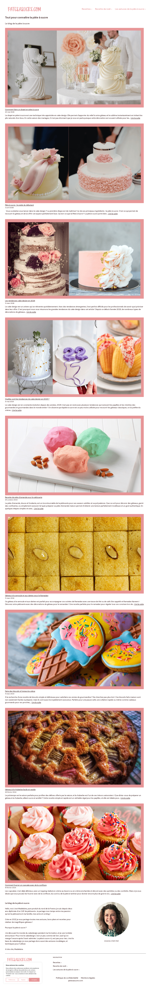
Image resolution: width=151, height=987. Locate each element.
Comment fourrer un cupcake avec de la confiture (26, 885)
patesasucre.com (75, 981)
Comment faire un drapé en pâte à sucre (22, 109)
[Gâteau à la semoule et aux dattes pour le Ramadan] (74, 554)
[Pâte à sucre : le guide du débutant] (74, 164)
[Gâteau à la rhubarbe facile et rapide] (74, 748)
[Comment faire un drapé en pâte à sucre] (74, 68)
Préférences (12, 980)
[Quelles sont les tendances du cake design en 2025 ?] (74, 357)
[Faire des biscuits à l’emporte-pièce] (74, 650)
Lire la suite (135, 118)
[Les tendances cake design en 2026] (74, 259)
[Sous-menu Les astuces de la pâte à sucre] (145, 9)
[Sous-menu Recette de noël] (111, 9)
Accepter (34, 980)
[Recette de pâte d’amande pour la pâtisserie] (74, 456)
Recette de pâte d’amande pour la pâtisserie (23, 497)
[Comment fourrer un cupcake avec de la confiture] (74, 844)
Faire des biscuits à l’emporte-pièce (20, 691)
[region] (22, 973)
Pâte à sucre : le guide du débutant (19, 205)
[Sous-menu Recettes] (91, 9)
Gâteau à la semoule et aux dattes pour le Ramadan (26, 595)
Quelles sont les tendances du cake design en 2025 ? (27, 399)
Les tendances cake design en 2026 (20, 301)
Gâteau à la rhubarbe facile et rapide (20, 789)
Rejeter (23, 980)
